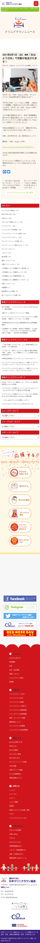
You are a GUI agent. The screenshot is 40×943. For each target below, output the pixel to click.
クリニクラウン (7, 226)
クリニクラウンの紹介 (16, 678)
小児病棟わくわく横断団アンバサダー (14, 280)
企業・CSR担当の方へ (16, 854)
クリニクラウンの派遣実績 (18, 710)
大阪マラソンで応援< (16, 770)
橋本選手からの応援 (8, 291)
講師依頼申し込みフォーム (18, 858)
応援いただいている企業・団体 (19, 810)
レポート (12, 798)
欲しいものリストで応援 (9, 295)
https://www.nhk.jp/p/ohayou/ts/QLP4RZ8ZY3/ (18, 147)
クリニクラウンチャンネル (18, 818)
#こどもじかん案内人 (8, 210)
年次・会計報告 (14, 670)
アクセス (12, 838)
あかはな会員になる (15, 742)
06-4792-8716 (9, 891)
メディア (34, 65)
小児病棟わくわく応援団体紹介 (12, 276)
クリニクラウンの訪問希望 (18, 714)
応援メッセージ (7, 283)
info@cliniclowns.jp (11, 897)
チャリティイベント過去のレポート (13, 245)
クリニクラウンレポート (9, 237)
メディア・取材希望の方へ (18, 850)
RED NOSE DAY (7, 214)
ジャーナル (13, 794)
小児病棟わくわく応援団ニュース (12, 272)
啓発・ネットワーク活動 (17, 718)
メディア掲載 (13, 802)
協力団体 (4, 256)
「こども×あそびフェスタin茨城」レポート (15, 400)
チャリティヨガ (7, 249)
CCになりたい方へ (15, 842)
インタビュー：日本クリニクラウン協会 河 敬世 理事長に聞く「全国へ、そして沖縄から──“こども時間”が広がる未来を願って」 (20, 353)
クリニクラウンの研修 (16, 702)
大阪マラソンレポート (9, 264)
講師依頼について (15, 722)
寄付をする (13, 746)
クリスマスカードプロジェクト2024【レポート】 (17, 404)
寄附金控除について (15, 778)
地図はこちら (5, 887)
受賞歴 (11, 806)
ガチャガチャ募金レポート (10, 222)
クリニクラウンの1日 (16, 698)
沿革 (10, 666)
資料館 (11, 682)
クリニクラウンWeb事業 (23, 65)
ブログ (11, 814)
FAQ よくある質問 (15, 830)
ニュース (12, 790)
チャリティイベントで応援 (10, 241)
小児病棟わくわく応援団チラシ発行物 (14, 268)
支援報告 (4, 287)
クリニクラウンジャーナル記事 (12, 233)
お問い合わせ (13, 834)
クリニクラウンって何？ (17, 694)
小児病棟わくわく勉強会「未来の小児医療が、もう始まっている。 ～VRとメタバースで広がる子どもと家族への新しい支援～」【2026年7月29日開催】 (20, 331)
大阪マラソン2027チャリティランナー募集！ (16, 313)
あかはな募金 (13, 750)
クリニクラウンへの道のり (18, 706)
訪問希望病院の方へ (15, 846)
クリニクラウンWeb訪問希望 (18, 730)
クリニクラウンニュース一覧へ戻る (20, 192)
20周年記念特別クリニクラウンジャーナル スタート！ (19, 358)
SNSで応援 (12, 766)
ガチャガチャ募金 (15, 754)
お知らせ (12, 65)
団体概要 (12, 662)
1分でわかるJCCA (15, 658)
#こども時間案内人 (15, 774)
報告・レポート (7, 260)
